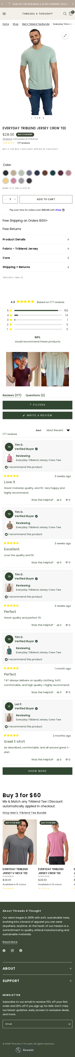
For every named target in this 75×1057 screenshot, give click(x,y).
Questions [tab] (35, 396)
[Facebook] (6, 950)
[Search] (65, 14)
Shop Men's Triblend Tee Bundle (25, 812)
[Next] (43, 118)
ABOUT (9, 968)
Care (6, 258)
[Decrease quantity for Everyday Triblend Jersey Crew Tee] (5, 199)
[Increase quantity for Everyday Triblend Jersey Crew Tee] (15, 199)
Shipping (7, 138)
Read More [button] (10, 941)
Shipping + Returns (16, 267)
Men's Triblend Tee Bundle (35, 24)
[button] (37, 310)
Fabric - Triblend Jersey (20, 249)
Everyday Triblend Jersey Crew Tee (38, 460)
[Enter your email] (68, 1024)
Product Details (14, 239)
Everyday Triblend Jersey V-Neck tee (15, 872)
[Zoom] (65, 35)
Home (6, 24)
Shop (15, 24)
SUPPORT (11, 980)
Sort (39, 430)
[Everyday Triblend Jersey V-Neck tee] (20, 842)
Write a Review (40, 416)
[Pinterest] (23, 950)
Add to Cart (46, 199)
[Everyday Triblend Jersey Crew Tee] (55, 842)
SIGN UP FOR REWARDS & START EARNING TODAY (40, 4)
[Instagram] (15, 950)
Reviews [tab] (12, 396)
